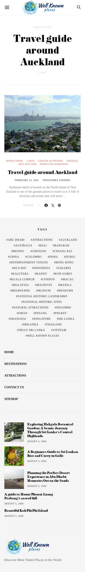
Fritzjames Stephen (56, 180)
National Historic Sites (42, 301)
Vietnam (59, 330)
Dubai (70, 256)
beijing (18, 251)
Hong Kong (65, 262)
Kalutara (21, 273)
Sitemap (11, 399)
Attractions (14, 161)
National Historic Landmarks (42, 296)
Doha (53, 256)
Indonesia (42, 268)
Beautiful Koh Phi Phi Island (26, 511)
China (14, 256)
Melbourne (21, 290)
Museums (65, 290)
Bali (43, 245)
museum (44, 290)
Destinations (15, 363)
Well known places (43, 335)
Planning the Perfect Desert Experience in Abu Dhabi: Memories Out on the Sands (48, 477)
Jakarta (64, 268)
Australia (23, 245)
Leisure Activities (50, 161)
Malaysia (21, 285)
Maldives (44, 285)
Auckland (68, 239)
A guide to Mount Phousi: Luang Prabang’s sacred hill (28, 496)
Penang (41, 313)
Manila (66, 285)
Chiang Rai (63, 251)
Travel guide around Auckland (42, 172)
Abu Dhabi (16, 239)
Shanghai (18, 318)
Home (9, 352)
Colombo (34, 256)
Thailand (54, 324)
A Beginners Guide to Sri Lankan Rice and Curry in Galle (52, 454)
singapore (42, 318)
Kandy (41, 273)
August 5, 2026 (36, 441)
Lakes (31, 161)
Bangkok (62, 245)
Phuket (61, 313)
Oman (22, 313)
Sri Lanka (66, 318)
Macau (68, 279)
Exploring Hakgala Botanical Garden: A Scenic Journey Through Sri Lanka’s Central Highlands (50, 430)
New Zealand (27, 164)
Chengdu (39, 251)
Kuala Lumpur (23, 279)
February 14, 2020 (27, 180)
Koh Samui (63, 273)
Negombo (63, 307)
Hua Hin (20, 268)
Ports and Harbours (54, 164)
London (48, 279)
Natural (72, 161)
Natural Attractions (31, 307)
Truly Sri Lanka (32, 330)
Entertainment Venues (29, 262)
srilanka (31, 324)
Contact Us (14, 387)
